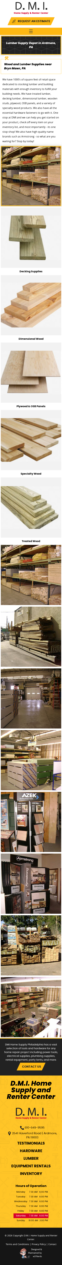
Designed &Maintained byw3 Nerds (35, 1253)
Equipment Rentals (31, 1166)
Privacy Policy (39, 1244)
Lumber (31, 1159)
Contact (52, 1244)
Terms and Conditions (17, 1244)
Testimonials (31, 1143)
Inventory (31, 1174)
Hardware (31, 1151)
